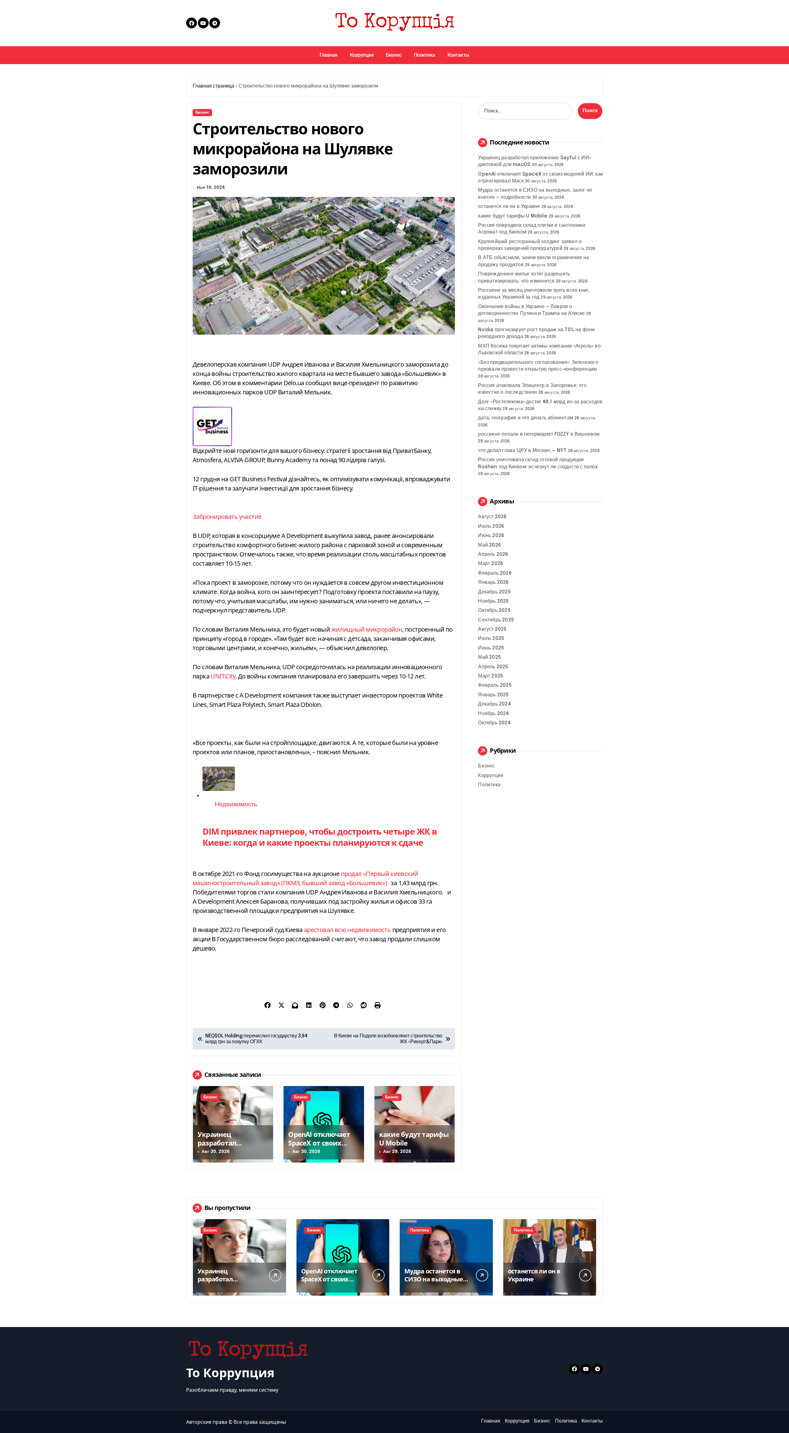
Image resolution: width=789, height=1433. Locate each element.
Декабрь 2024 (494, 704)
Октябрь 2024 (494, 723)
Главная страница (213, 86)
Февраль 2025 (494, 685)
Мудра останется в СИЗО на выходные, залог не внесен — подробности (434, 1283)
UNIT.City (223, 676)
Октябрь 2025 (494, 610)
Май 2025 (489, 657)
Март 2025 (490, 676)
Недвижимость (236, 804)
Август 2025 (492, 629)
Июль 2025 (491, 638)
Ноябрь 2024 (493, 713)
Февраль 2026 (494, 573)
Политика (424, 55)
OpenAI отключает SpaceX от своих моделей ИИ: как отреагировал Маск (321, 1147)
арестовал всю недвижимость (347, 930)
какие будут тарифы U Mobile (414, 1139)
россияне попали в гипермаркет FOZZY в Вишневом (538, 434)
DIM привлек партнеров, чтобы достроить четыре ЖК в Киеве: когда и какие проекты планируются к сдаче (319, 836)
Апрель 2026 (493, 554)
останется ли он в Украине (509, 206)
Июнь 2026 (491, 535)
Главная (328, 55)
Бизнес (393, 55)
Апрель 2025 (493, 667)
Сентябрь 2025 (496, 620)
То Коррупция (230, 1372)
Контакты (458, 55)
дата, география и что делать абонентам (525, 418)
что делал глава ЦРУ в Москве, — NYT (522, 450)
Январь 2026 (493, 582)
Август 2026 (492, 516)
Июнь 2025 (491, 648)
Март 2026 (490, 563)
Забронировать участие (227, 516)
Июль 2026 (491, 526)
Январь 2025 (493, 695)
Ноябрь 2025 (493, 601)
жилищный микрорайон (367, 629)
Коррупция (362, 55)
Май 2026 (489, 545)
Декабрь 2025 (494, 592)
